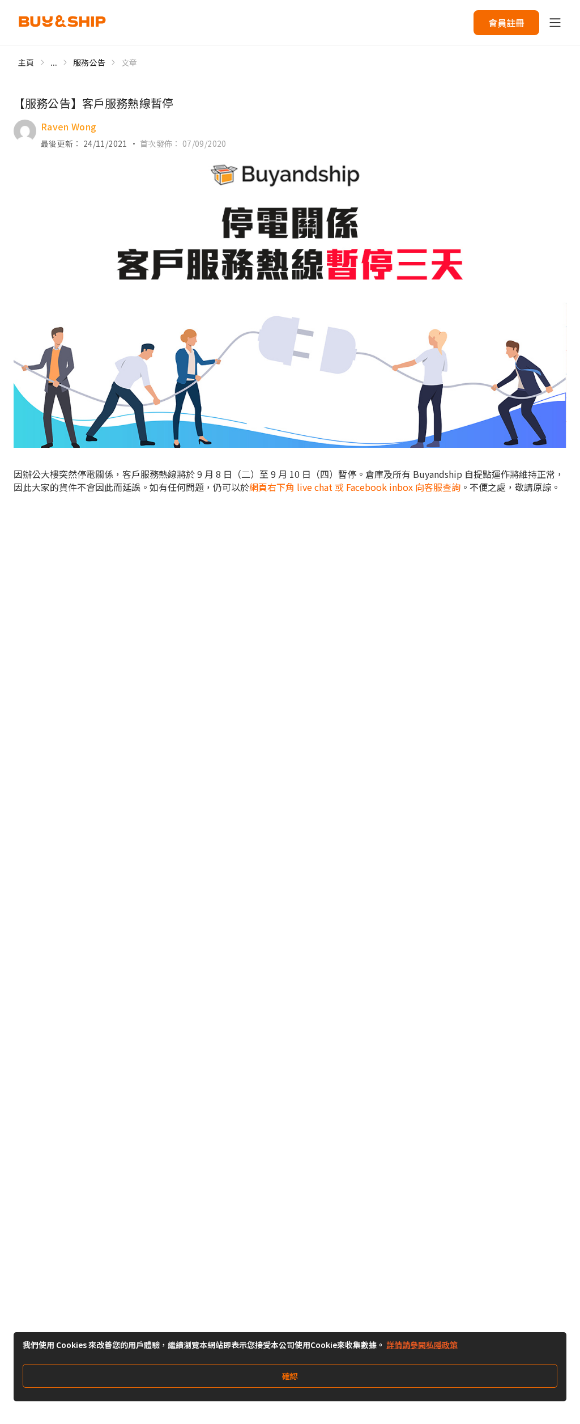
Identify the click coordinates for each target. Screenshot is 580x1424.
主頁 (26, 62)
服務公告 (89, 62)
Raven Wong (69, 126)
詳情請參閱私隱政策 (422, 1344)
